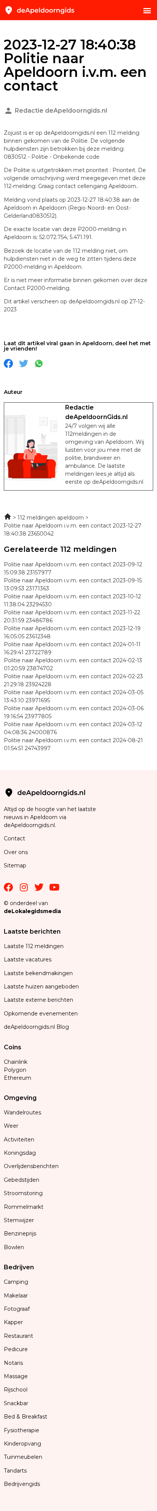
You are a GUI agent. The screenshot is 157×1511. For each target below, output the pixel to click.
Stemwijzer (19, 1220)
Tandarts (15, 1470)
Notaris (13, 1363)
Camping (17, 1281)
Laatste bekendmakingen (38, 973)
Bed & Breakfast (25, 1416)
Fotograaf (17, 1308)
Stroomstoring (23, 1193)
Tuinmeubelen (23, 1457)
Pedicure (16, 1349)
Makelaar (16, 1295)
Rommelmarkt (24, 1206)
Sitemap (16, 865)
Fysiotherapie (21, 1430)
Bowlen (14, 1247)
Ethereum (17, 1077)
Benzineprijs (20, 1233)
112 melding (89, 250)
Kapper (14, 1322)
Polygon (15, 1069)
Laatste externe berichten (38, 999)
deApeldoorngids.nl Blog (36, 1026)
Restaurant (18, 1335)
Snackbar (16, 1403)
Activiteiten (19, 1139)
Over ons (16, 852)
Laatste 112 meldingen (34, 946)
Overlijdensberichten (32, 1166)
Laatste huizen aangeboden (41, 986)
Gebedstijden (21, 1179)
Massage (16, 1376)
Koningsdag (20, 1152)
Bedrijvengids (22, 1484)
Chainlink (15, 1061)
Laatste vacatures (27, 959)
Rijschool (15, 1389)
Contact (14, 838)
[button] (147, 10)
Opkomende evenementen (41, 1013)
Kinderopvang (22, 1443)
